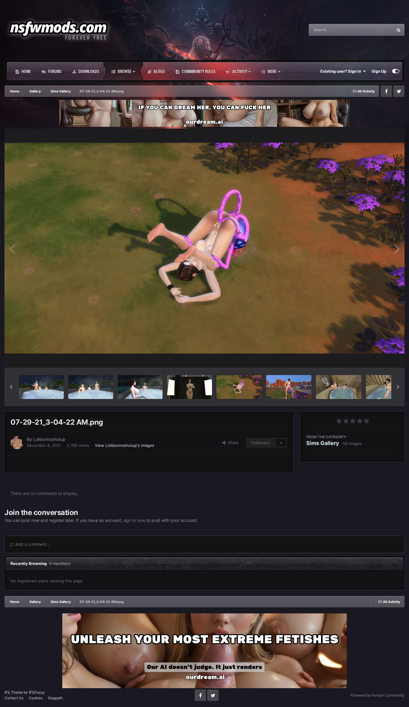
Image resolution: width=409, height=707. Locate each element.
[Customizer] (395, 71)
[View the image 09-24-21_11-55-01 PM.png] (90, 387)
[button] (11, 387)
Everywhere (374, 30)
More (272, 71)
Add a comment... (32, 544)
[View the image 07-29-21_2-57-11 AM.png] (288, 387)
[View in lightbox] (204, 248)
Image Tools (380, 356)
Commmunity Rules (198, 71)
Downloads (88, 71)
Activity (239, 71)
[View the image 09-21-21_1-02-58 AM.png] (189, 387)
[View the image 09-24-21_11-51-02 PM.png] (140, 387)
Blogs (159, 71)
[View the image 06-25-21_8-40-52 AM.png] (338, 387)
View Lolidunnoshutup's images (124, 445)
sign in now (134, 520)
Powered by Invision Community (378, 695)
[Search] (399, 30)
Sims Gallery (322, 443)
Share (232, 442)
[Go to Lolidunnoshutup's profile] (17, 442)
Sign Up (379, 71)
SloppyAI (55, 698)
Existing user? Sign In (341, 71)
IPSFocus (37, 692)
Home (26, 71)
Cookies (36, 698)
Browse (124, 71)
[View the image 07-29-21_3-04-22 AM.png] (239, 387)
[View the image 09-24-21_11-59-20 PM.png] (41, 387)
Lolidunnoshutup (49, 439)
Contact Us (13, 698)
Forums (54, 71)
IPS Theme (13, 692)
